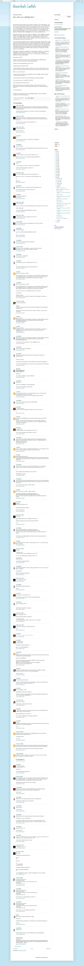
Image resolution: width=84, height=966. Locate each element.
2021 (57, 157)
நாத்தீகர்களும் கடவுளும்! (59, 79)
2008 (57, 177)
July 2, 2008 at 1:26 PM (20, 475)
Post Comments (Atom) (22, 950)
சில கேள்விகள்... (59, 200)
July (57, 186)
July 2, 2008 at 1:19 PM (20, 413)
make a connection (57, 228)
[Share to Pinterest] (33, 98)
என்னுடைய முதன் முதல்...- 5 (61, 187)
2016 (57, 165)
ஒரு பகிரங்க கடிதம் (58, 53)
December (59, 178)
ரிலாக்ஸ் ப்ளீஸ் (24, 6)
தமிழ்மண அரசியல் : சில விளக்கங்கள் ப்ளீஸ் (63, 203)
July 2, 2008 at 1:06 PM (20, 343)
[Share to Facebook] (31, 98)
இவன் (17, 368)
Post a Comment (18, 946)
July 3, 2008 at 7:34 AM (20, 717)
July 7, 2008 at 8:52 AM (20, 841)
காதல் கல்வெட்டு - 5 (59, 206)
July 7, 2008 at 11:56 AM (20, 898)
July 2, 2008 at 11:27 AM (20, 191)
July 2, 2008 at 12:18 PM (20, 268)
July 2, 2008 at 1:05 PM (20, 332)
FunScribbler (18, 700)
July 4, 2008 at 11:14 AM (20, 750)
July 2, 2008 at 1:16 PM (20, 396)
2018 (57, 162)
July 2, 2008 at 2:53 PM (20, 636)
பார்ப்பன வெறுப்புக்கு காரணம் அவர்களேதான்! (62, 59)
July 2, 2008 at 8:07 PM (20, 696)
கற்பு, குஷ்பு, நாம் (59, 215)
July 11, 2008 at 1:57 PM (20, 924)
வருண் (17, 135)
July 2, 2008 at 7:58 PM (20, 674)
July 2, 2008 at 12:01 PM (20, 250)
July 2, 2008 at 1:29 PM (20, 486)
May (57, 221)
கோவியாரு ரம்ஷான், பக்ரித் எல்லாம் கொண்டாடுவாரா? (61, 86)
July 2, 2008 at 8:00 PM (20, 684)
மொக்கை (17, 99)
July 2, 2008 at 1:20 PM (20, 424)
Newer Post (15, 948)
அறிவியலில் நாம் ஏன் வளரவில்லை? (62, 198)
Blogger (46, 957)
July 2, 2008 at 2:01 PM (20, 630)
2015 (57, 166)
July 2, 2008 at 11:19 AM (20, 132)
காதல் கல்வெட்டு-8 (59, 190)
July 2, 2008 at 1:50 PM (20, 545)
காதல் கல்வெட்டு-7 (59, 194)
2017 (57, 163)
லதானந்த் (17, 652)
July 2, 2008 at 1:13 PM (20, 377)
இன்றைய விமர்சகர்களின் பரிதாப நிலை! (62, 189)
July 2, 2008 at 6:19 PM (20, 665)
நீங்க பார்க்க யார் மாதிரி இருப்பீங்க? (62, 218)
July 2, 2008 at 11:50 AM (20, 243)
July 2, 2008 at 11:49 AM (20, 236)
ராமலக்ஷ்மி (17, 787)
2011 (57, 172)
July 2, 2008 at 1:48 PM (20, 537)
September (59, 183)
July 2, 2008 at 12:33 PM (20, 279)
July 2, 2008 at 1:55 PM (20, 598)
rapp (17, 271)
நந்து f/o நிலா (18, 246)
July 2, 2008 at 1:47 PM (20, 524)
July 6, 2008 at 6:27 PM (20, 793)
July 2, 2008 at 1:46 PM (20, 511)
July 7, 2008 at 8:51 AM (20, 831)
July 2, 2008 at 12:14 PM (20, 257)
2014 (57, 168)
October (58, 181)
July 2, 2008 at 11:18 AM (20, 123)
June (58, 220)
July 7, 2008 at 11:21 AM (20, 848)
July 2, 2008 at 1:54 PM (20, 589)
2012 (57, 171)
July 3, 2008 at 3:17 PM (20, 728)
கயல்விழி (17, 144)
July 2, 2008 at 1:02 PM (20, 322)
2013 (57, 169)
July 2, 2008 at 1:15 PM (20, 388)
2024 (57, 152)
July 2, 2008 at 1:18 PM (20, 403)
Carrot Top (56, 31)
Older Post (48, 948)
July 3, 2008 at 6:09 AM (20, 705)
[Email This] (28, 98)
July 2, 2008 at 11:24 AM (20, 140)
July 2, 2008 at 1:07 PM (20, 350)
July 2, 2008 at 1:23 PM (20, 451)
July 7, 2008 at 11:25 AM (20, 874)
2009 (57, 175)
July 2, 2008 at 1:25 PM (20, 461)
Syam (17, 668)
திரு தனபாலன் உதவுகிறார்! (58, 24)
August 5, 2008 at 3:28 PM (20, 944)
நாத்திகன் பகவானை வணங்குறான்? (62, 121)
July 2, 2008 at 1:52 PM (20, 574)
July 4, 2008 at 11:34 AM (20, 760)
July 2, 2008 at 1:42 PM (20, 498)
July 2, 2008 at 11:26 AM (20, 169)
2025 (57, 151)
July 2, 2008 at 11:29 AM (20, 211)
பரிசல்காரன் (18, 221)
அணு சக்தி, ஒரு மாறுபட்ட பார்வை (60, 115)
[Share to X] (30, 98)
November (59, 180)
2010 (57, 174)
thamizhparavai (19, 301)
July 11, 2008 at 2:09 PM (20, 934)
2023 (57, 154)
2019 (57, 160)
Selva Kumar (18, 731)
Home (32, 948)
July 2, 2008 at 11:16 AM (20, 112)
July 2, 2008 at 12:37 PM (20, 297)
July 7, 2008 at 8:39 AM (20, 802)
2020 (57, 159)
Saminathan (18, 877)
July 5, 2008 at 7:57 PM (20, 783)
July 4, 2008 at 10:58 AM (20, 740)
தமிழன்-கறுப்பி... (18, 105)
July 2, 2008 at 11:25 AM (20, 149)
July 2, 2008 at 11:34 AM (20, 224)
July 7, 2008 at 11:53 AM (20, 885)
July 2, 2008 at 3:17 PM (20, 648)
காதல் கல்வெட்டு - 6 (59, 201)
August (58, 184)
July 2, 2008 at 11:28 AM (20, 198)
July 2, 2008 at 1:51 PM (20, 562)
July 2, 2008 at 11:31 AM (20, 218)
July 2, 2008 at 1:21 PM (20, 433)
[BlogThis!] (29, 98)
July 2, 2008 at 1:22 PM (20, 443)
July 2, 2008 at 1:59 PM (20, 621)
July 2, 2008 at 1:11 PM (20, 365)
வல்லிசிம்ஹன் (18, 776)
